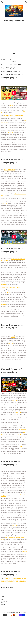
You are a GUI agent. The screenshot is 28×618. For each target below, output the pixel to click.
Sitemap (3, 604)
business (11, 105)
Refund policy (4, 602)
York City (19, 219)
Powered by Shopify (22, 612)
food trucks (10, 132)
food (5, 103)
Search (2, 599)
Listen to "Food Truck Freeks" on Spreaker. (11, 287)
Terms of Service (5, 601)
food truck (13, 141)
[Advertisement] (14, 37)
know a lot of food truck (9, 169)
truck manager (17, 434)
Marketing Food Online (13, 612)
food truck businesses (11, 263)
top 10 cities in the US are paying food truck (13, 115)
